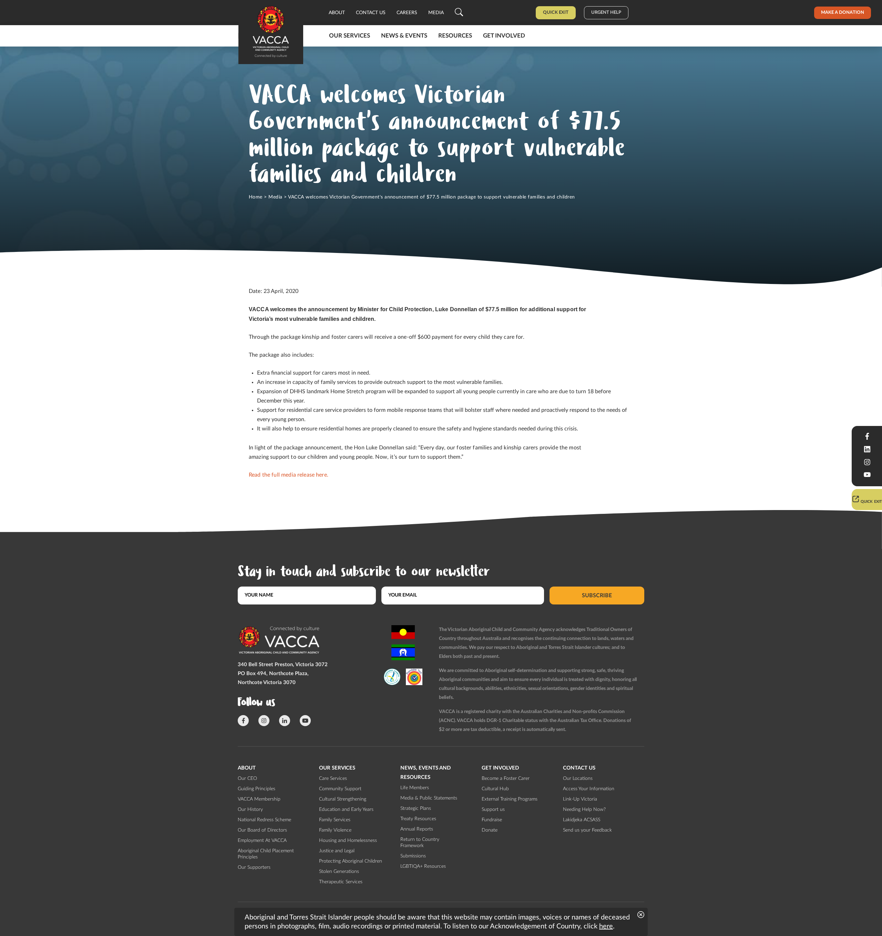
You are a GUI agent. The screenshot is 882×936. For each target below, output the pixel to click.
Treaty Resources (418, 818)
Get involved (504, 36)
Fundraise (492, 819)
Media (436, 12)
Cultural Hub (495, 788)
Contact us (371, 12)
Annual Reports (416, 829)
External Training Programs (509, 799)
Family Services (334, 819)
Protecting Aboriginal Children (350, 861)
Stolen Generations (339, 871)
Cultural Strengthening (342, 799)
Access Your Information (588, 788)
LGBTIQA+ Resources (423, 866)
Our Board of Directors (262, 830)
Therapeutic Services (340, 881)
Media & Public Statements (428, 798)
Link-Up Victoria (580, 799)
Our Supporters (254, 867)
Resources (455, 36)
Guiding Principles (256, 788)
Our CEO (247, 778)
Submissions (413, 856)
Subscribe (597, 595)
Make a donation (842, 12)
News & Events (404, 36)
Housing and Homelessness (348, 840)
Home (256, 197)
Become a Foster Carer (506, 778)
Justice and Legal (337, 850)
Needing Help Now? (584, 809)
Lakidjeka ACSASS (581, 819)
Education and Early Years (346, 809)
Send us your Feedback (587, 830)
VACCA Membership (259, 799)
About (337, 12)
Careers (407, 12)
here (606, 926)
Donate (490, 830)
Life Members (414, 787)
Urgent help (606, 12)
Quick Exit (555, 12)
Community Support (340, 788)
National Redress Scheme (264, 819)
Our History (250, 809)
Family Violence (335, 830)
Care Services (333, 778)
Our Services (349, 36)
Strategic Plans (415, 808)
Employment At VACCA (262, 840)
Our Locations (578, 778)
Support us (493, 809)
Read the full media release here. (288, 475)
